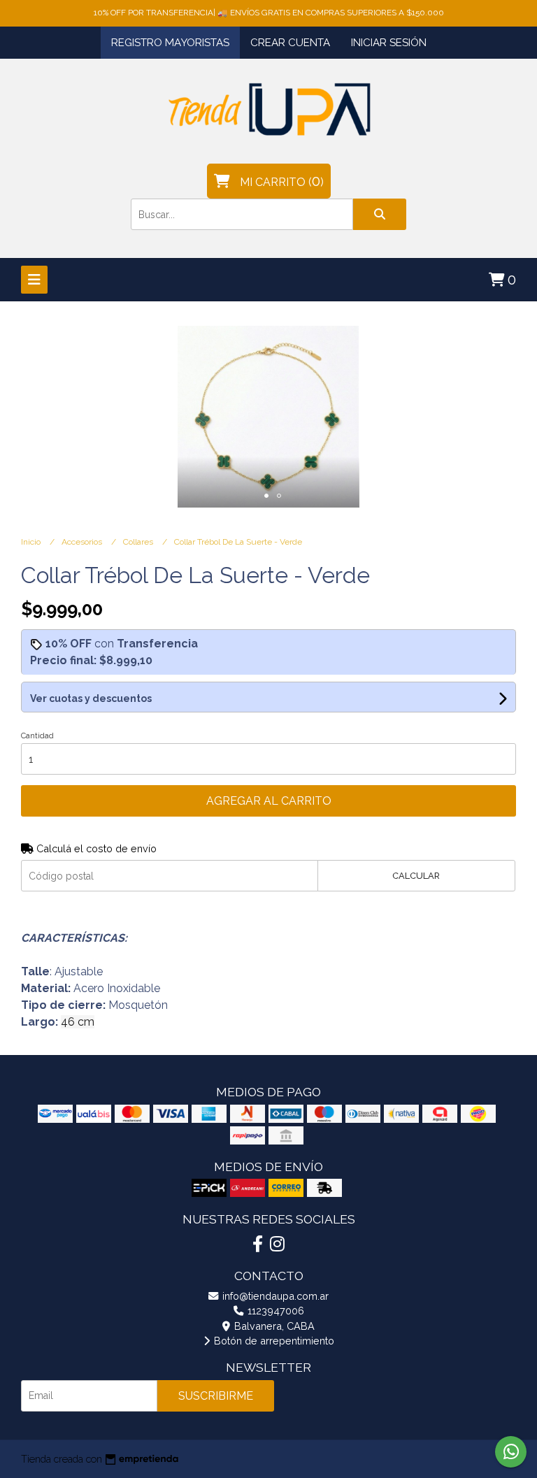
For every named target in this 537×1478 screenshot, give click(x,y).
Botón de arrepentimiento (272, 1341)
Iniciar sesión (389, 42)
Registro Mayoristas (170, 42)
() (282, 181)
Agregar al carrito (268, 801)
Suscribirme (215, 1395)
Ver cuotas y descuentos (91, 698)
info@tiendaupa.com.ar (274, 1296)
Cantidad (37, 735)
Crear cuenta (290, 42)
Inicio (32, 542)
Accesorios (83, 542)
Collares (139, 542)
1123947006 (274, 1310)
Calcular (416, 875)
